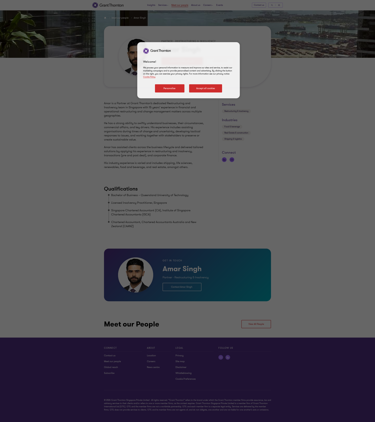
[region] (188, 70)
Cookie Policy (149, 77)
